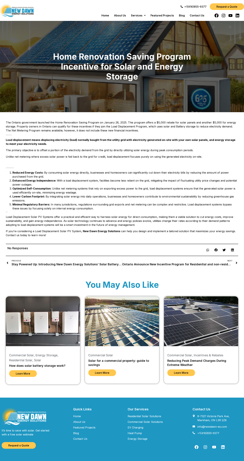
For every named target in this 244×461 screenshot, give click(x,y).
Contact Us (197, 15)
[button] (138, 15)
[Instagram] (223, 15)
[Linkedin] (237, 15)
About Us (120, 15)
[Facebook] (216, 15)
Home (105, 15)
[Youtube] (230, 15)
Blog (182, 15)
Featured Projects (162, 15)
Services (136, 15)
